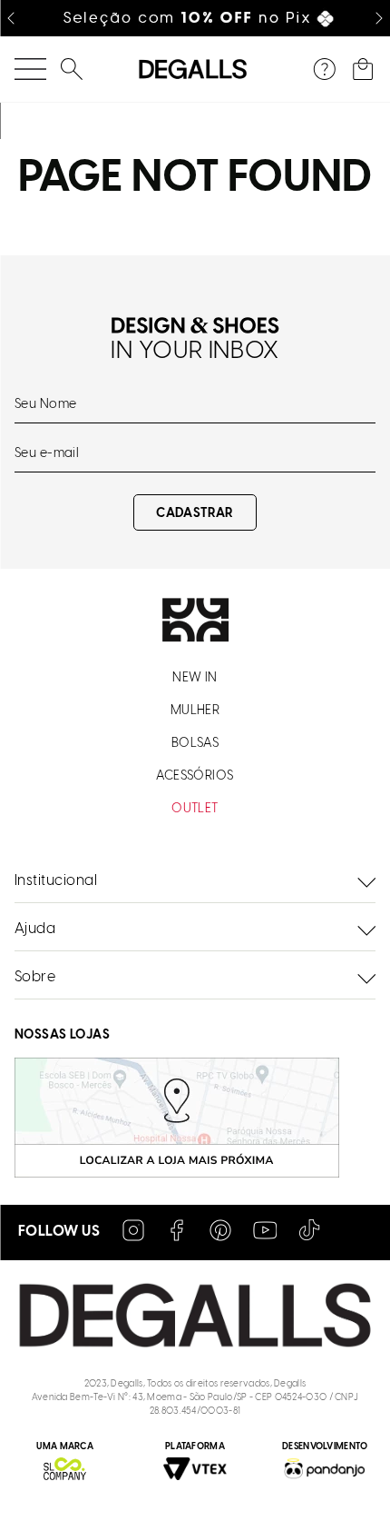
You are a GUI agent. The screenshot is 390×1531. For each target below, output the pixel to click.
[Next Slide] (379, 18)
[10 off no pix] (195, 18)
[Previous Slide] (11, 18)
